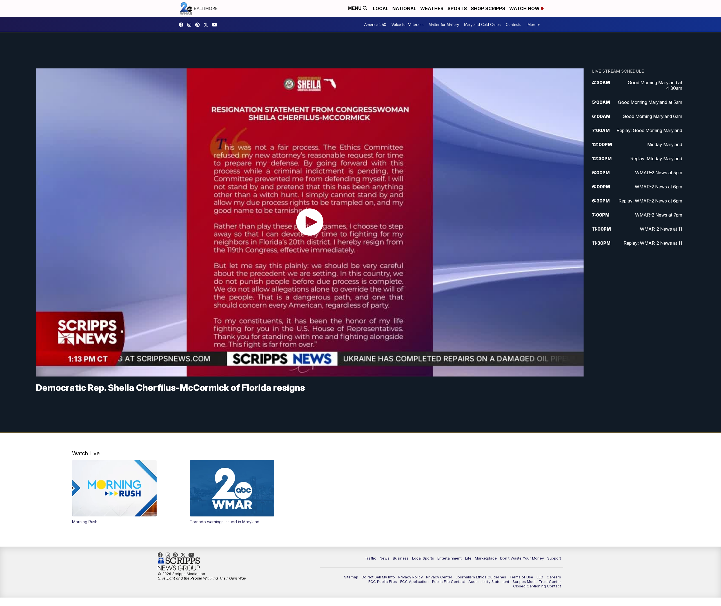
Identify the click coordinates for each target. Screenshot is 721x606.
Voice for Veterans (407, 24)
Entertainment (449, 558)
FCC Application (414, 581)
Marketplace (486, 558)
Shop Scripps (488, 8)
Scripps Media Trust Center (537, 581)
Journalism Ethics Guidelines (481, 577)
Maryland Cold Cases (482, 24)
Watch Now (525, 8)
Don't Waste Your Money (522, 558)
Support (554, 558)
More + (534, 24)
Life (468, 558)
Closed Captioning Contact (537, 586)
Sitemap (351, 577)
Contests (513, 24)
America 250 (375, 24)
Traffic (370, 558)
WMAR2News (198, 25)
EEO (540, 577)
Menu (355, 8)
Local (380, 8)
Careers (554, 577)
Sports (457, 8)
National (404, 8)
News (385, 558)
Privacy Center (439, 577)
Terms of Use (521, 577)
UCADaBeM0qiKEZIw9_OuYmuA (216, 25)
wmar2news (190, 25)
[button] (125, 492)
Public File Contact (448, 581)
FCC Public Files (382, 581)
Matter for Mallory (444, 24)
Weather (432, 8)
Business (401, 558)
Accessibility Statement (488, 581)
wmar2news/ (182, 25)
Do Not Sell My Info (378, 577)
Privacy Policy (410, 577)
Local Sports (423, 558)
